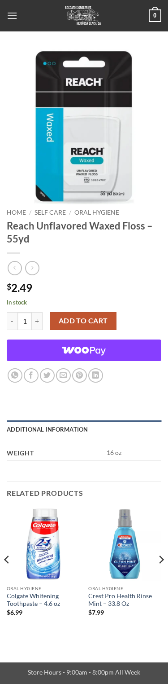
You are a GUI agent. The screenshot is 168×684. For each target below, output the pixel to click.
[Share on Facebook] (31, 375)
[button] (12, 15)
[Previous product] (32, 268)
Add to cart (83, 321)
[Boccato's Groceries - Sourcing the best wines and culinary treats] (83, 15)
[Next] (160, 577)
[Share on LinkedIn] (95, 375)
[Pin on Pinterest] (79, 375)
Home (16, 212)
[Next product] (15, 268)
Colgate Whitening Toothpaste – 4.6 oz (33, 600)
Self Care (50, 212)
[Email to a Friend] (63, 375)
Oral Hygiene (96, 212)
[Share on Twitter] (47, 375)
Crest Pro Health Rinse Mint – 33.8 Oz (120, 600)
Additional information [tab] (47, 429)
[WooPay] (84, 350)
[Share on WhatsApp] (15, 375)
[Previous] (7, 577)
